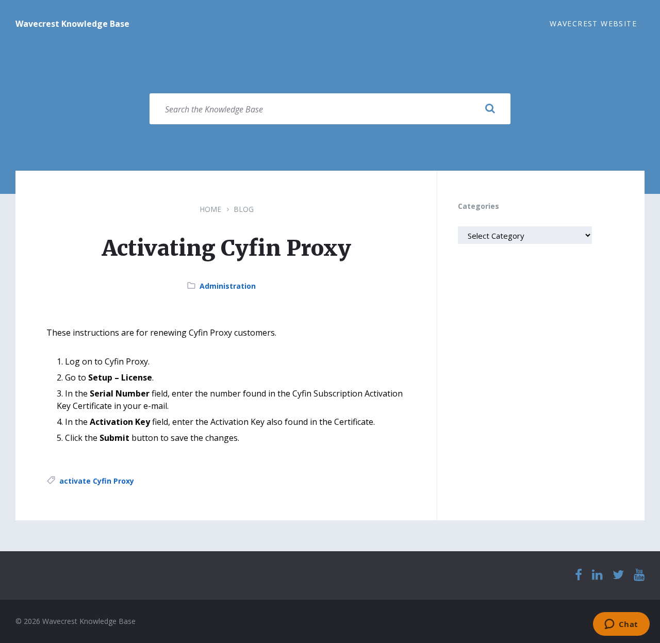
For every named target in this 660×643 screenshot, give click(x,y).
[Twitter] (618, 575)
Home (210, 209)
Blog (244, 209)
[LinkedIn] (597, 575)
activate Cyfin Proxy (96, 481)
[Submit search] (490, 109)
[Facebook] (578, 575)
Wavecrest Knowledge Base (72, 23)
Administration (228, 286)
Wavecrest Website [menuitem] (593, 23)
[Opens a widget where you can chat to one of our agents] (621, 625)
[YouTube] (639, 575)
